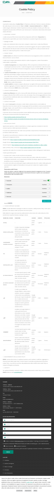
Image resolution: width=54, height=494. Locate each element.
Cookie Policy (29, 482)
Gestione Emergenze (9, 463)
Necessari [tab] (9, 196)
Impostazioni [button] (28, 490)
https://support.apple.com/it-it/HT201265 (30, 147)
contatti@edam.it (18, 372)
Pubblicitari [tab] (9, 192)
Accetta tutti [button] (19, 490)
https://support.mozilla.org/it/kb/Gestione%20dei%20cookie (25, 139)
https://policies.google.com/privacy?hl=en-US (15, 117)
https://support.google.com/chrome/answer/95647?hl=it (24, 142)
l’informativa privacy (19, 441)
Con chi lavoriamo (8, 473)
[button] (6, 177)
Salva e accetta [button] (46, 201)
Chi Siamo (6, 470)
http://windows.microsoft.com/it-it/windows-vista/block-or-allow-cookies (29, 145)
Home (23, 12)
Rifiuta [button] (35, 490)
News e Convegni (8, 466)
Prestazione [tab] (9, 184)
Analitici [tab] (8, 188)
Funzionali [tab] (9, 180)
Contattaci (6, 460)
